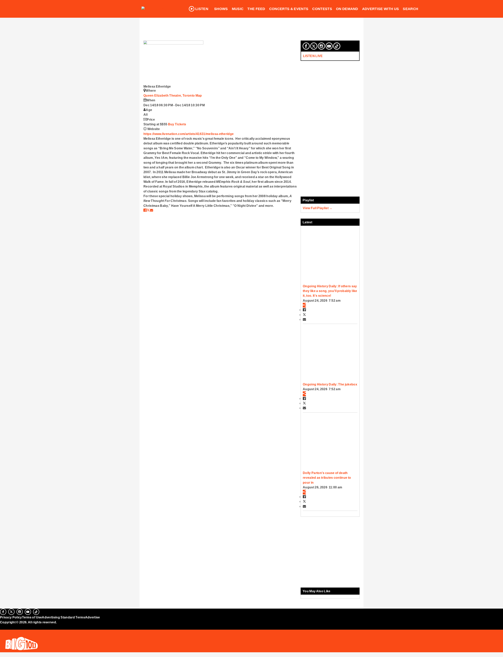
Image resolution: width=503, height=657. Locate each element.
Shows (221, 9)
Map (199, 95)
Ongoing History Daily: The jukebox (330, 384)
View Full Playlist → (317, 208)
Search (410, 9)
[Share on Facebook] (145, 210)
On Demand (347, 9)
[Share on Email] (151, 210)
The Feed (256, 9)
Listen (201, 9)
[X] (313, 46)
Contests (322, 9)
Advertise (92, 617)
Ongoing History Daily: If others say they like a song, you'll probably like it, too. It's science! (330, 291)
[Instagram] (321, 46)
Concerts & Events (288, 9)
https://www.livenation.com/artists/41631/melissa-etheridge (188, 134)
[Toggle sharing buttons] (304, 305)
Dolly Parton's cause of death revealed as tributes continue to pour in (327, 477)
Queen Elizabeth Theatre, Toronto (169, 95)
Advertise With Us (380, 9)
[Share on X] (148, 210)
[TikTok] (336, 46)
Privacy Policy (11, 617)
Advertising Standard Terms (63, 617)
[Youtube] (329, 46)
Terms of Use (32, 617)
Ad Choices (9, 632)
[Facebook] (306, 46)
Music (238, 9)
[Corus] (2, 626)
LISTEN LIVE (313, 56)
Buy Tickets (177, 124)
